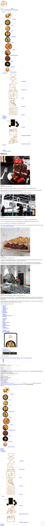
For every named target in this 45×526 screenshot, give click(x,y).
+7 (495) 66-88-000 (3, 382)
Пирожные (5, 327)
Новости (4, 309)
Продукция (5, 318)
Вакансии (4, 310)
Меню (4, 11)
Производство (5, 308)
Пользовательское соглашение (6, 357)
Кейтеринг (5, 316)
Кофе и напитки (6, 328)
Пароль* (2, 375)
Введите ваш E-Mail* (4, 379)
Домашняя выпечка (6, 325)
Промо (4, 306)
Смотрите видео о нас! (9, 226)
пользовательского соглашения (11, 384)
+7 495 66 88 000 (15, 9)
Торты (4, 326)
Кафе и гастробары (6, 330)
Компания (4, 451)
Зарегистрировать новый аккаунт (12, 373)
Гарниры (4, 323)
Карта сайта (14, 357)
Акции (4, 115)
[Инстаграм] (3, 361)
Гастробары (5, 116)
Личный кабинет (6, 349)
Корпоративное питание (7, 315)
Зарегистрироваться (7, 377)
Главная (4, 150)
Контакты (4, 144)
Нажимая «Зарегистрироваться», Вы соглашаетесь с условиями (26, 371)
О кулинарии (5, 312)
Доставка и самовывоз (7, 151)
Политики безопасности (38, 371)
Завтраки (4, 319)
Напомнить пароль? (4, 376)
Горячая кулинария (6, 322)
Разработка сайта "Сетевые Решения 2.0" (24, 357)
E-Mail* (1, 374)
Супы (4, 321)
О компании (5, 72)
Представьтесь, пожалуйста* (5, 365)
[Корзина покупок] (1, 148)
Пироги (4, 324)
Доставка (4, 314)
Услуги (4, 118)
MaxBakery (5, 305)
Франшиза (5, 117)
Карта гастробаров (6, 331)
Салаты (4, 320)
